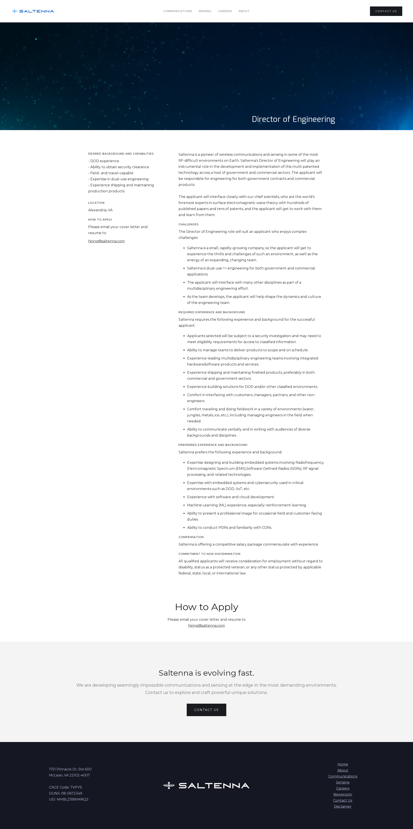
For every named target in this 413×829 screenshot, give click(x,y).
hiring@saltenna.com (106, 241)
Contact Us (342, 800)
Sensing (205, 11)
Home (342, 764)
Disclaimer (342, 806)
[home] (33, 11)
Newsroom (342, 794)
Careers (225, 11)
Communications (177, 11)
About (244, 11)
